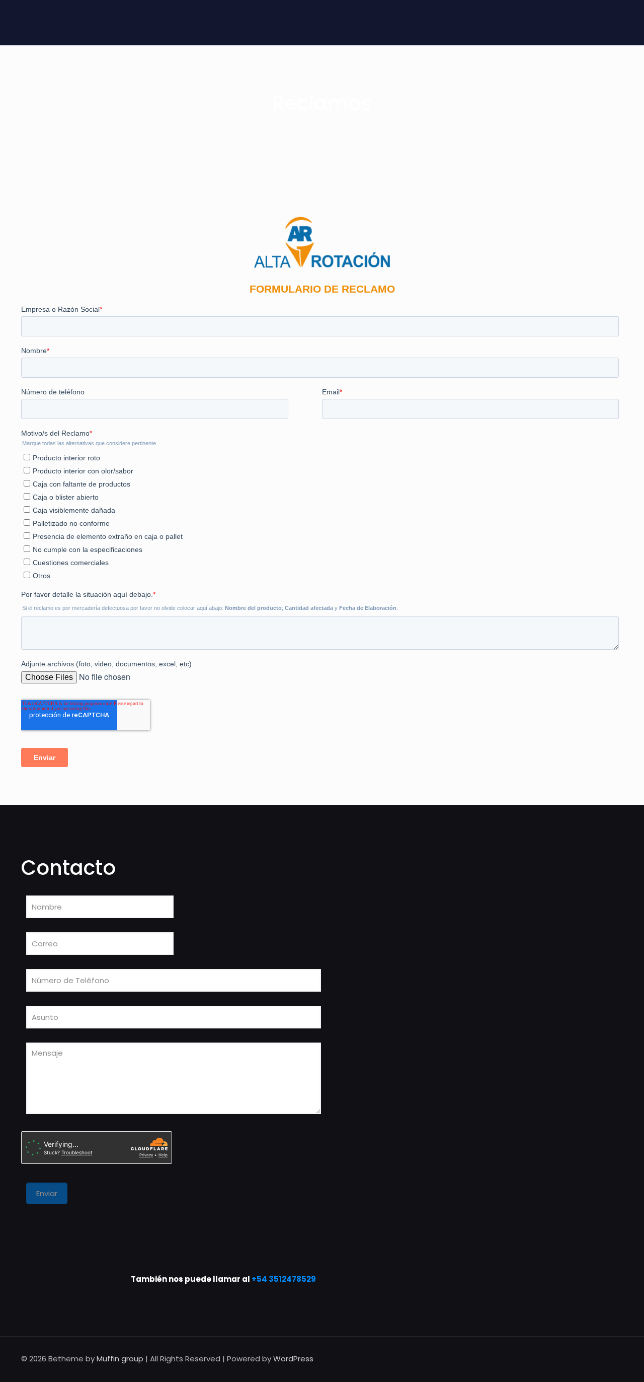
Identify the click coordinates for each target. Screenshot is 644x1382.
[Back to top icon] (612, 1357)
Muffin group (120, 1358)
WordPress (293, 1358)
